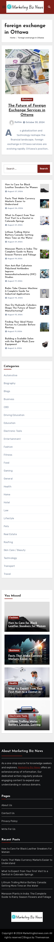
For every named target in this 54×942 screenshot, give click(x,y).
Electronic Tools (13, 431)
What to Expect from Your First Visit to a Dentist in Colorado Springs (20, 218)
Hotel (7, 502)
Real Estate (10, 534)
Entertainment (12, 439)
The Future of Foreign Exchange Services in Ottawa (27, 110)
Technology (10, 558)
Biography (10, 383)
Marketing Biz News (29, 767)
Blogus (27, 937)
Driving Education (14, 415)
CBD (6, 407)
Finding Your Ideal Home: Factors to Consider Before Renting (20, 325)
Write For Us (8, 829)
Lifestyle (9, 518)
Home (7, 494)
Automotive (10, 375)
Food (6, 462)
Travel (7, 574)
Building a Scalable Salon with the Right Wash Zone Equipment (19, 342)
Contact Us (8, 813)
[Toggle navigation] (4, 7)
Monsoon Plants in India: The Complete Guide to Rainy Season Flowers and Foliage (21, 252)
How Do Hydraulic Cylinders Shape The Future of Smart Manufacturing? (20, 308)
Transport (9, 566)
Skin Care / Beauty (15, 550)
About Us (7, 805)
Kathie (18, 122)
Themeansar (42, 937)
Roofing (8, 542)
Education (10, 423)
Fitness (8, 454)
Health (7, 486)
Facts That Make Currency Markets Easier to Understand (20, 201)
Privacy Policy (10, 821)
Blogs (7, 391)
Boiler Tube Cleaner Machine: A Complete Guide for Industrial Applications (21, 291)
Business (27, 99)
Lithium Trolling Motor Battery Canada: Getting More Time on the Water (19, 235)
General (8, 478)
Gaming (8, 470)
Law (6, 510)
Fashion (8, 446)
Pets (6, 526)
